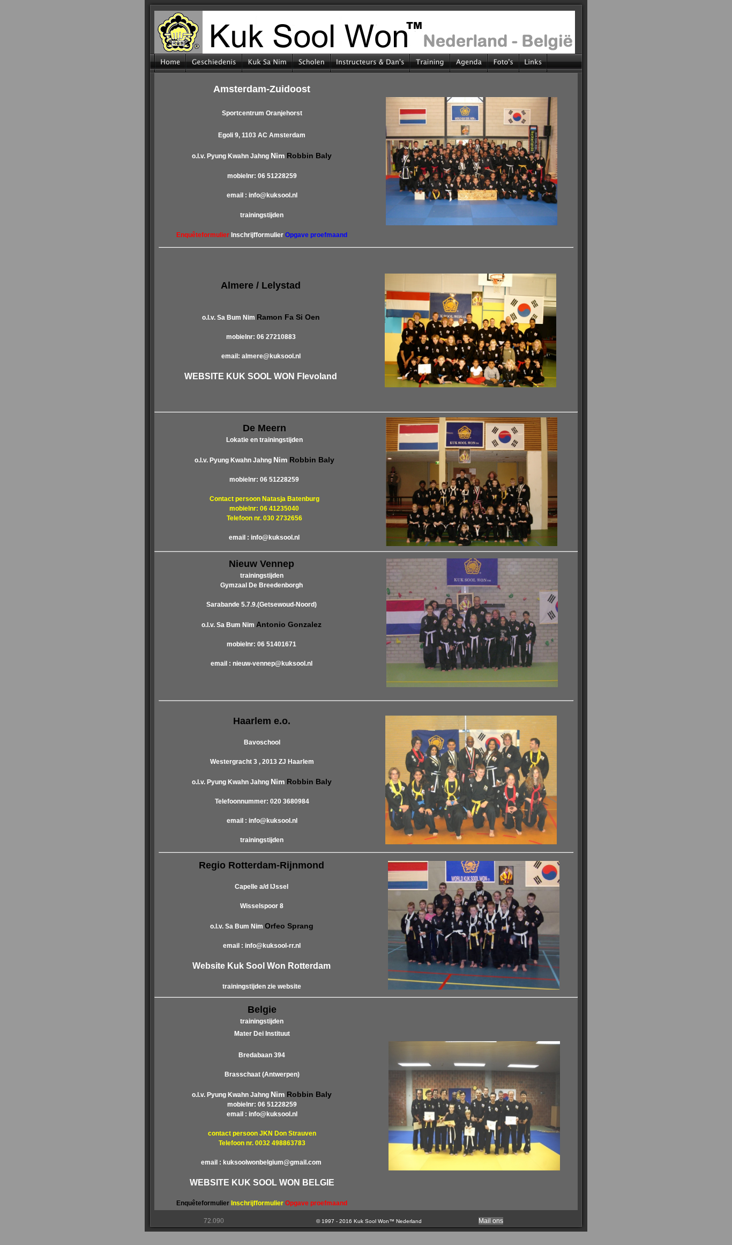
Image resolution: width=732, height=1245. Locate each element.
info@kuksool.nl (273, 195)
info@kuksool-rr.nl (273, 945)
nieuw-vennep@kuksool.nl (272, 663)
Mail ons (491, 1221)
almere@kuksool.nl (271, 356)
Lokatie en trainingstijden (264, 440)
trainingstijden (261, 215)
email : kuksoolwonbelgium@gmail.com (261, 1162)
